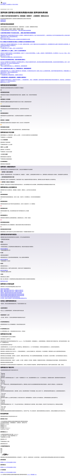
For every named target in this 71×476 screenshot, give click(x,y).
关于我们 (16, 4)
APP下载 (12, 4)
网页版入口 (4, 4)
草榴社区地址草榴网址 (4, 288)
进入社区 (6, 281)
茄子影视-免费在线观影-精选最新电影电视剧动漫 (10, 296)
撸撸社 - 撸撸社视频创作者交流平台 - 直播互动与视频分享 (11, 290)
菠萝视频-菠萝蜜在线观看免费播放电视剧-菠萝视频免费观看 (12, 294)
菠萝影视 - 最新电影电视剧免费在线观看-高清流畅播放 (11, 292)
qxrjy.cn (28, 474)
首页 (1, 4)
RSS (36, 474)
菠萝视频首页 (3, 21)
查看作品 (6, 248)
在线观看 (9, 4)
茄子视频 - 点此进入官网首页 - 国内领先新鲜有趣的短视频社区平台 (13, 298)
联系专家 (2, 248)
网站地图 (32, 474)
